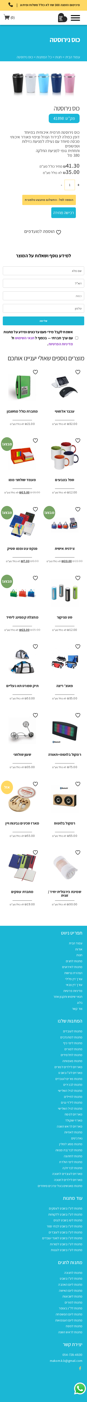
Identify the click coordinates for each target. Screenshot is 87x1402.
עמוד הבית (72, 57)
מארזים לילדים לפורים (68, 1067)
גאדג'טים (76, 1138)
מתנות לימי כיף (72, 1043)
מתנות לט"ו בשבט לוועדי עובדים (62, 1238)
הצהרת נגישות (73, 973)
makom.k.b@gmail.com (66, 1361)
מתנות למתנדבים (71, 1037)
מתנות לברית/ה (72, 1168)
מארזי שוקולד (73, 1120)
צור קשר (77, 1009)
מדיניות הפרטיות (60, 344)
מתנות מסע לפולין (70, 1144)
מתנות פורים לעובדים (68, 1079)
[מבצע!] (65, 526)
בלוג (79, 1003)
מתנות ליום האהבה (70, 1284)
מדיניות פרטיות (72, 991)
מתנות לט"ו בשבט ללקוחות (65, 1214)
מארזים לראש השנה (69, 1126)
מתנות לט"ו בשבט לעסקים (65, 1208)
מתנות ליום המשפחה (69, 1314)
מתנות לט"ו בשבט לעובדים (65, 1232)
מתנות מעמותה (72, 1061)
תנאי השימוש (25, 338)
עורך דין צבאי (74, 985)
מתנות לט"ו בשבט (71, 1278)
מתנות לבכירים (72, 1084)
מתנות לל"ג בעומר (70, 1308)
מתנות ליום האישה (70, 1290)
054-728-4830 (72, 1355)
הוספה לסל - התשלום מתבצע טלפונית (49, 200)
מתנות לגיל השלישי (70, 1091)
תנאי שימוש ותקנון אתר (67, 996)
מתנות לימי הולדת (70, 1162)
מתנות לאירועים (72, 967)
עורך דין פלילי (73, 979)
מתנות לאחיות (73, 1132)
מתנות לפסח (74, 1326)
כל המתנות (44, 57)
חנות (58, 57)
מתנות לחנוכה (73, 1273)
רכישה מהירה (63, 212)
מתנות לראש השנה (70, 1332)
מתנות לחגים (74, 961)
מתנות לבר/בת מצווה (68, 1150)
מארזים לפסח (73, 1114)
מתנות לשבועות (72, 1296)
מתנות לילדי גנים (71, 1102)
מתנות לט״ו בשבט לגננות (66, 1250)
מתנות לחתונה (73, 1156)
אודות (78, 949)
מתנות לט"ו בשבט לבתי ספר (64, 1226)
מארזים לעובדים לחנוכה (67, 1174)
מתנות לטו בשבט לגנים (68, 1220)
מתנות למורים (73, 1049)
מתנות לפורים (73, 1302)
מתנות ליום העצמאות (68, 1320)
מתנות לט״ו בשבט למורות (66, 1244)
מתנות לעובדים (72, 1031)
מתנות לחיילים (73, 1097)
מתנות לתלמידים (71, 1055)
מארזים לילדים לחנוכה (68, 1180)
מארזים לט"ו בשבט (70, 1073)
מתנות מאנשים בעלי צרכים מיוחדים (60, 1186)
